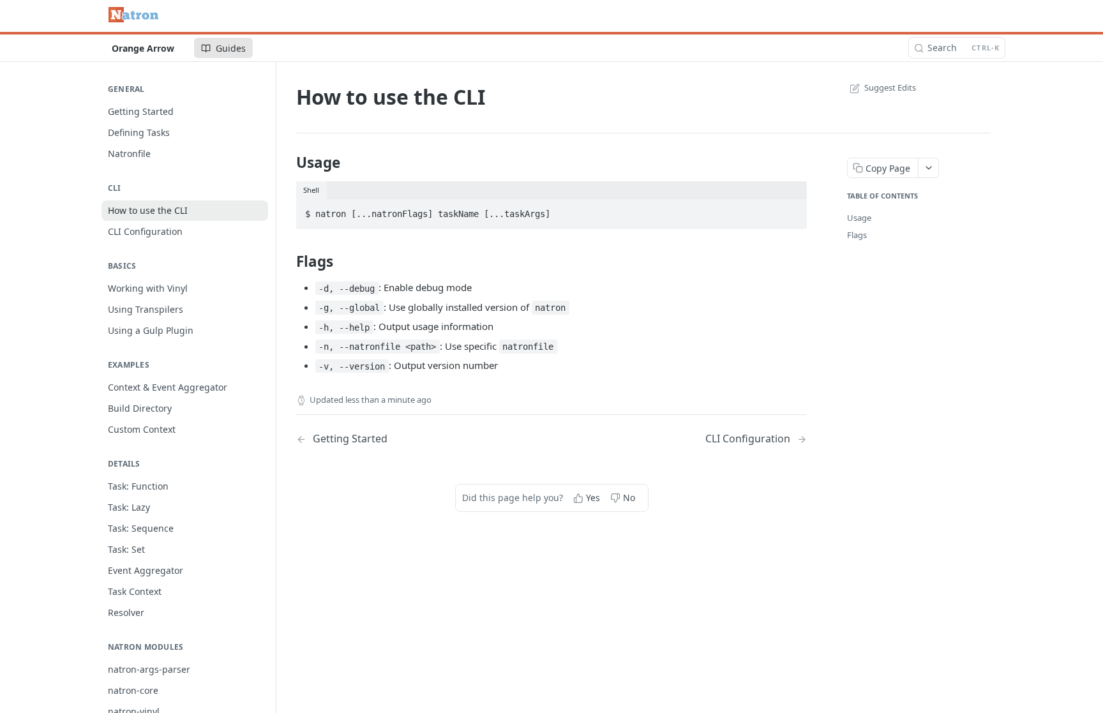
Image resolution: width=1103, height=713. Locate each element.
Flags (857, 235)
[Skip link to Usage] (287, 163)
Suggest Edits (890, 87)
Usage (859, 217)
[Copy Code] (791, 210)
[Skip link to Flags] (287, 262)
